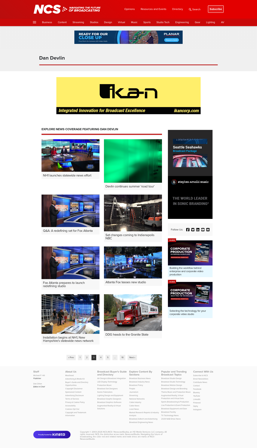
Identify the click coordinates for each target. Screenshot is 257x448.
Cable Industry (135, 402)
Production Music (104, 385)
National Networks (137, 398)
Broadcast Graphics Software (109, 402)
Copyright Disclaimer (74, 388)
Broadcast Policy (136, 385)
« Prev (71, 357)
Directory (177, 9)
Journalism (133, 392)
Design (108, 22)
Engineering (182, 22)
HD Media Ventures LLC (144, 431)
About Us (70, 371)
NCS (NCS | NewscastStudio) (116, 431)
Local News (134, 409)
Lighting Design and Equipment (110, 395)
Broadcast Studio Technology (173, 381)
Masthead (69, 375)
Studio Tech (162, 22)
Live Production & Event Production (175, 405)
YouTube (196, 395)
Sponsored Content (73, 392)
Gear (197, 22)
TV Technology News (170, 415)
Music (134, 22)
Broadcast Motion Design (171, 385)
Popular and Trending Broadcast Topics (174, 373)
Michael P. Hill (39, 375)
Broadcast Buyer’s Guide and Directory (112, 373)
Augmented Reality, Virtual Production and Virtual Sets (172, 397)
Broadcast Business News (140, 378)
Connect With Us (203, 371)
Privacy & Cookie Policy (75, 402)
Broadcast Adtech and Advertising (143, 418)
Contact (196, 385)
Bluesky (196, 392)
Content (62, 22)
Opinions (129, 9)
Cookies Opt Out (72, 409)
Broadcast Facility (168, 412)
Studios (94, 22)
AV (222, 22)
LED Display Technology (107, 381)
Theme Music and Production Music (176, 392)
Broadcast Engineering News (141, 422)
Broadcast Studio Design (171, 378)
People (132, 388)
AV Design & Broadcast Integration (111, 378)
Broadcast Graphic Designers (109, 398)
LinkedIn (196, 399)
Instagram (197, 409)
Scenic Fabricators (104, 392)
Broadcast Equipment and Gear (174, 408)
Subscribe (216, 9)
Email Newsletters (200, 378)
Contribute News (200, 382)
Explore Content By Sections (140, 373)
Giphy (195, 406)
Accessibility (70, 405)
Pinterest (197, 402)
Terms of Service (72, 398)
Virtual (121, 22)
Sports (147, 22)
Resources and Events (153, 9)
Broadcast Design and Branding (174, 388)
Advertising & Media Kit (75, 378)
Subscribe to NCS (200, 375)
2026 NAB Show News (171, 418)
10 (123, 357)
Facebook (197, 389)
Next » (132, 357)
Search (196, 9)
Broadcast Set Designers (107, 388)
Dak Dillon (37, 383)
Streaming (78, 22)
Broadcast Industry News (139, 381)
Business (47, 22)
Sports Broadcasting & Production (175, 401)
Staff (36, 371)
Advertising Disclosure (74, 395)
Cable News (134, 405)
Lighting (210, 22)
